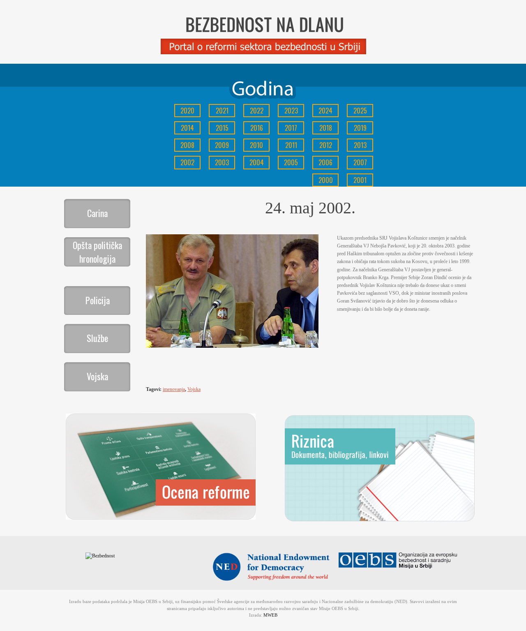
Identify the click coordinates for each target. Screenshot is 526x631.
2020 (187, 111)
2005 (291, 162)
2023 (291, 111)
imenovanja (174, 389)
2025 (360, 111)
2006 (325, 162)
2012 (325, 145)
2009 (222, 145)
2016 (256, 128)
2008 (187, 145)
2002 (187, 162)
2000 (325, 180)
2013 (360, 145)
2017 (291, 128)
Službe (97, 337)
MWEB (270, 615)
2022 (256, 111)
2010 (256, 145)
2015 (222, 128)
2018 (325, 128)
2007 (360, 162)
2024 (325, 111)
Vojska (97, 376)
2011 (291, 145)
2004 (256, 162)
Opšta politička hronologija (97, 251)
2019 (360, 128)
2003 (222, 162)
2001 (360, 180)
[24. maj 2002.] (232, 346)
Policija (97, 300)
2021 (222, 111)
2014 (187, 128)
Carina (97, 213)
